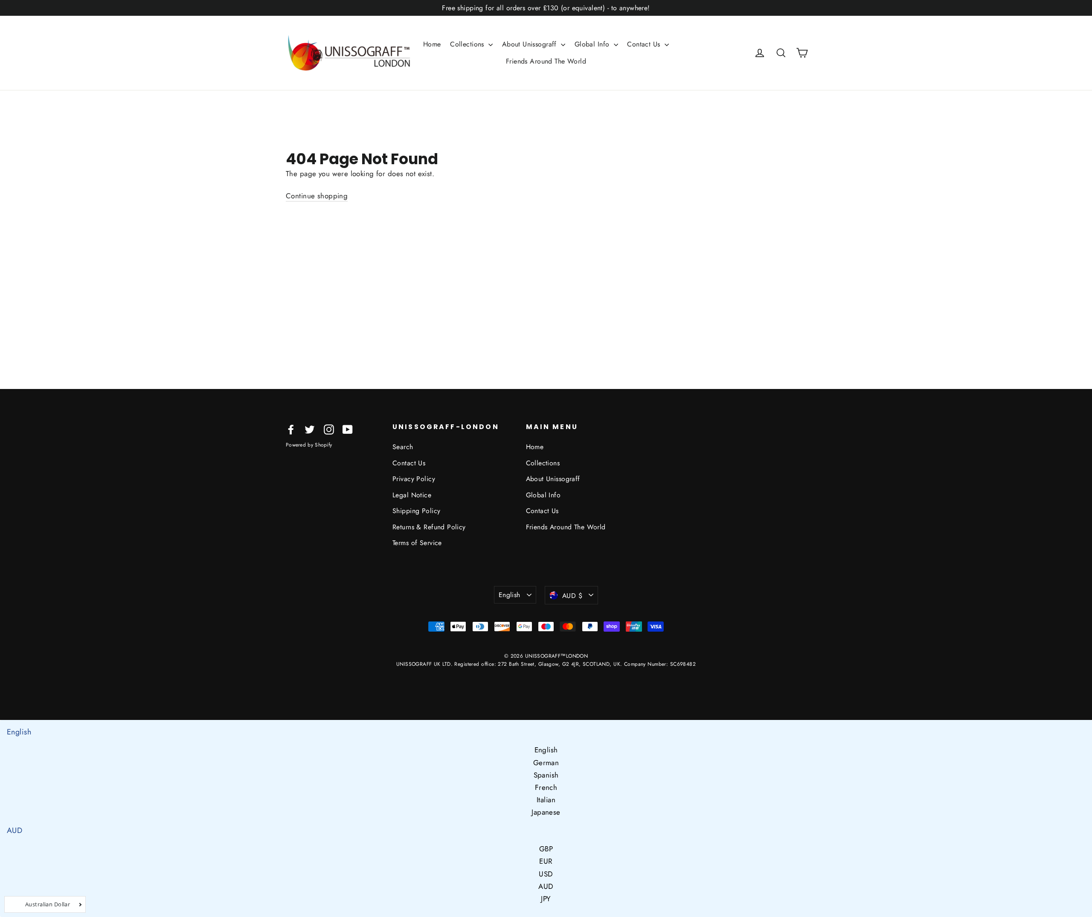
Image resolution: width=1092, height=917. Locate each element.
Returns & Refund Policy (429, 527)
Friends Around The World (546, 61)
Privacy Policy (413, 479)
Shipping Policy (416, 511)
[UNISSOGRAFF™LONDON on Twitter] (310, 429)
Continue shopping (317, 196)
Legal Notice (411, 495)
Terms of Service (417, 543)
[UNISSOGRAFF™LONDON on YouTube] (348, 429)
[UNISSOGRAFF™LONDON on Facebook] (291, 429)
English (509, 595)
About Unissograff (530, 44)
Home (432, 44)
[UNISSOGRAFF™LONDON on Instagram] (329, 429)
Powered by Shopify (309, 445)
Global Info (593, 44)
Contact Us (644, 44)
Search (402, 447)
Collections (468, 44)
